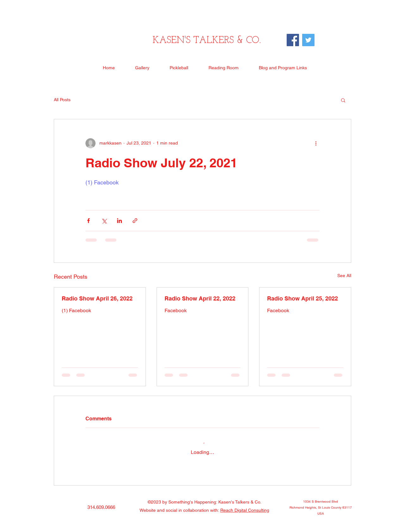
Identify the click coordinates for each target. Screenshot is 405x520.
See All (344, 275)
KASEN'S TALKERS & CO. (207, 41)
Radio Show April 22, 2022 (200, 298)
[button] (343, 99)
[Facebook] (293, 40)
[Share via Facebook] (88, 221)
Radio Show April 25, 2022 (302, 298)
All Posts (62, 99)
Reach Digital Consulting (244, 510)
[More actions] (316, 143)
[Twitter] (308, 40)
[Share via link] (135, 221)
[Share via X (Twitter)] (104, 221)
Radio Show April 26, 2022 (97, 298)
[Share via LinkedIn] (119, 221)
